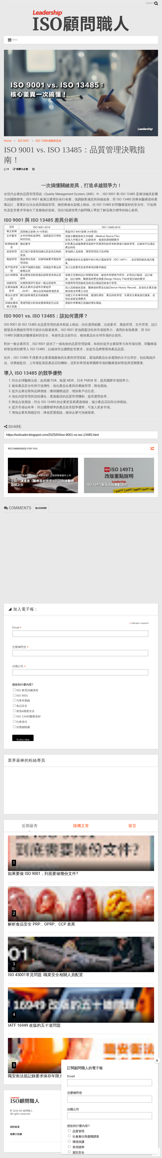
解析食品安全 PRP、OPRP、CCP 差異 (41, 924)
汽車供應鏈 (23, 700)
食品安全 (21, 705)
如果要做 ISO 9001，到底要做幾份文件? (43, 873)
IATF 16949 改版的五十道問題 (34, 1025)
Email (17, 627)
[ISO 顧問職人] (81, 31)
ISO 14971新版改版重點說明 (107, 485)
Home (7, 140)
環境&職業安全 (25, 711)
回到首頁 (15, 1127)
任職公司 (19, 666)
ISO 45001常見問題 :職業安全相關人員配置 (45, 974)
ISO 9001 (23, 140)
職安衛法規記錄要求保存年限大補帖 (39, 1076)
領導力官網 (16, 1134)
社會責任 (21, 721)
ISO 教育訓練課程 (27, 690)
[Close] (157, 1061)
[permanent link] (33, 169)
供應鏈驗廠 (23, 727)
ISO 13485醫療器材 (28, 716)
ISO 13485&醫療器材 (48, 140)
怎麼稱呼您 (20, 647)
